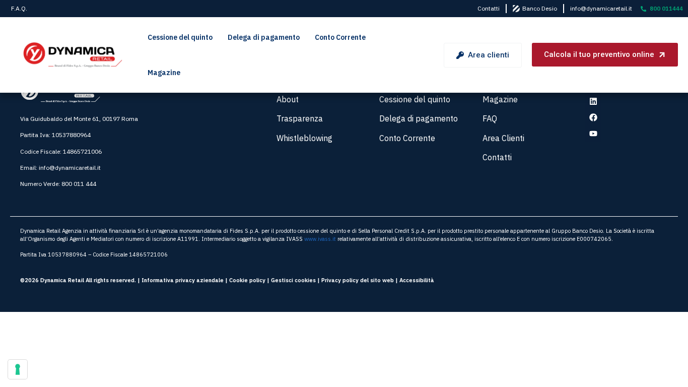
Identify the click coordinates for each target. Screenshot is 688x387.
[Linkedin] (593, 101)
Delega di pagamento (264, 37)
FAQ (490, 118)
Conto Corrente (340, 37)
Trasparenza (300, 118)
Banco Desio (539, 8)
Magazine (164, 72)
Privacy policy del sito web (357, 280)
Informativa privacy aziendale (183, 280)
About (288, 99)
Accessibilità (416, 280)
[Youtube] (593, 133)
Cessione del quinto (180, 37)
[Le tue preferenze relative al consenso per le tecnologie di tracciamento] (17, 369)
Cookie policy (247, 280)
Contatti (488, 8)
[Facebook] (593, 117)
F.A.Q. (19, 8)
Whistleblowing (304, 138)
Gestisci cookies (293, 280)
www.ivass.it (320, 238)
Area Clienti (503, 138)
